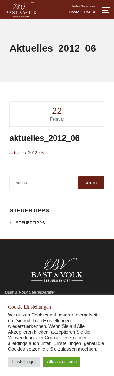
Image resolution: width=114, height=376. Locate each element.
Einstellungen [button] (24, 361)
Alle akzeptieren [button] (62, 361)
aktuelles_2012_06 (27, 152)
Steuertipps (30, 223)
